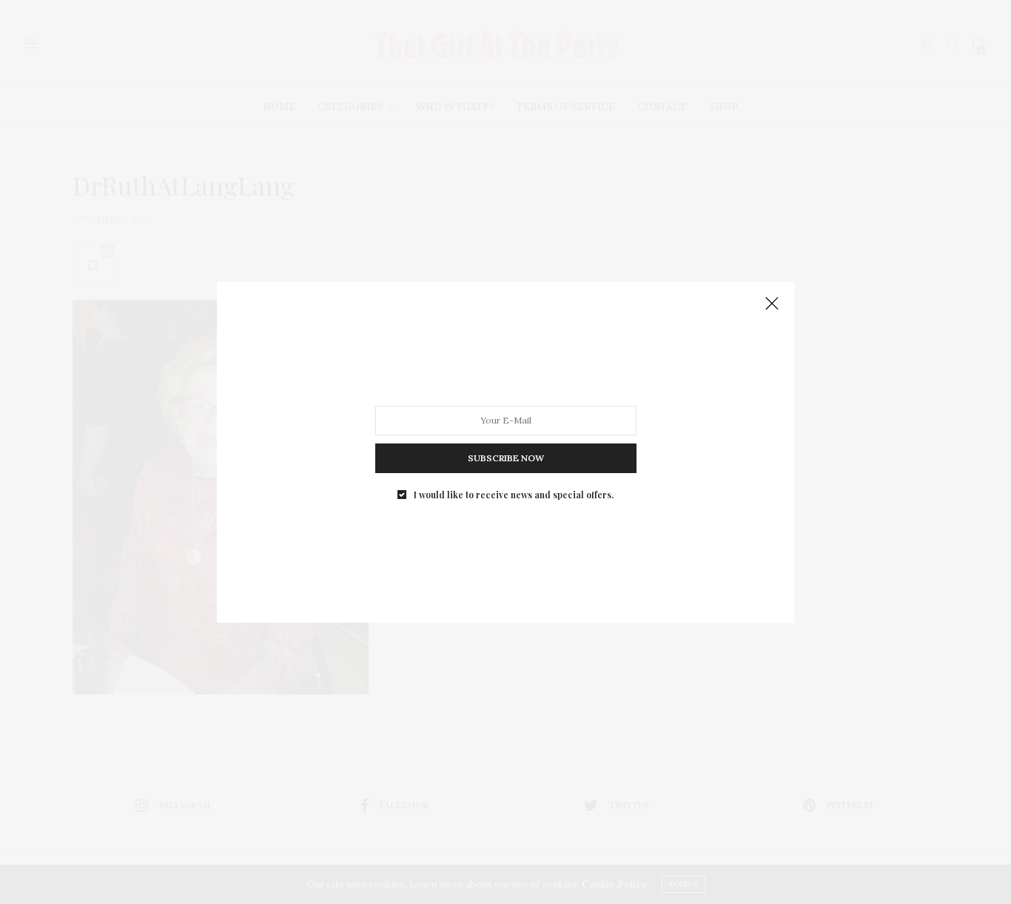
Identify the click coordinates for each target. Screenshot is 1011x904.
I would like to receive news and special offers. (514, 493)
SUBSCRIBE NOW (506, 457)
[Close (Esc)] (772, 304)
